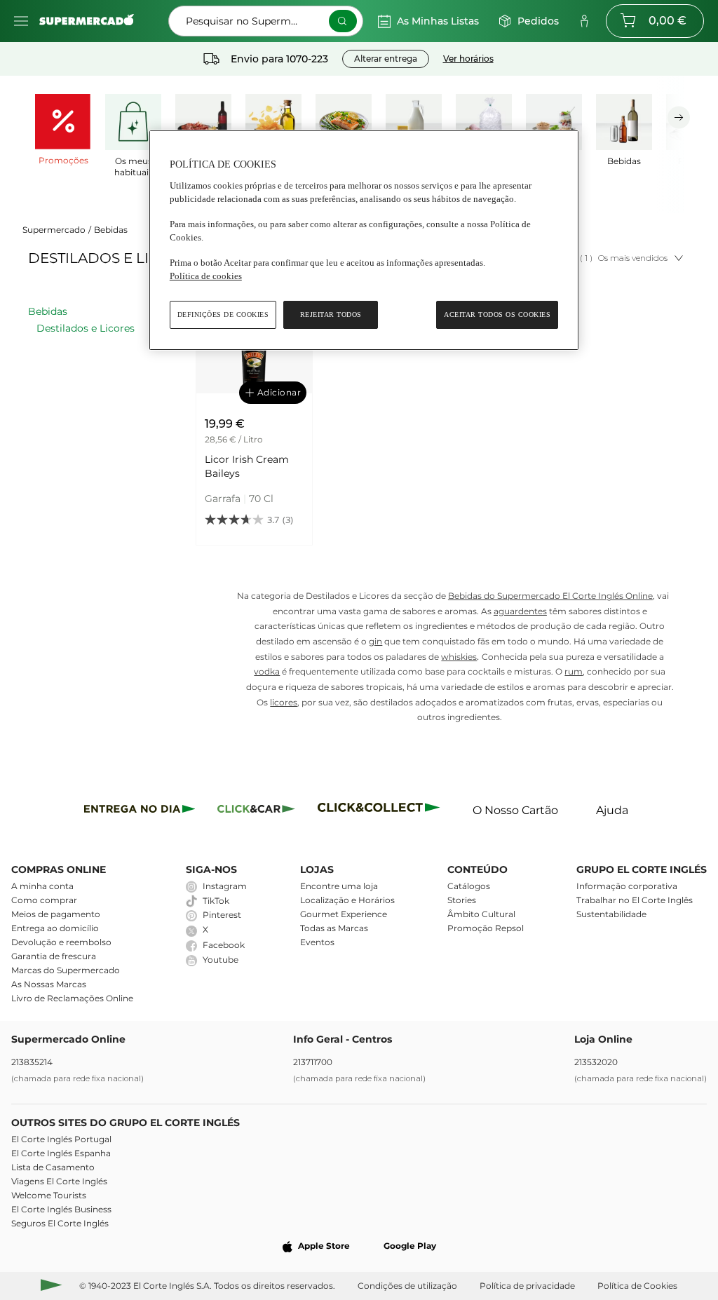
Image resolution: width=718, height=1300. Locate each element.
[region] (364, 240)
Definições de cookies (223, 314)
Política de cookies (206, 276)
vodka (267, 671)
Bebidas (111, 229)
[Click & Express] (140, 811)
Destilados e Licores (85, 328)
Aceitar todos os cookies (497, 314)
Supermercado (54, 229)
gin (375, 641)
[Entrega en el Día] (381, 811)
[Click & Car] (256, 811)
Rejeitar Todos (331, 314)
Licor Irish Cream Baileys (247, 466)
